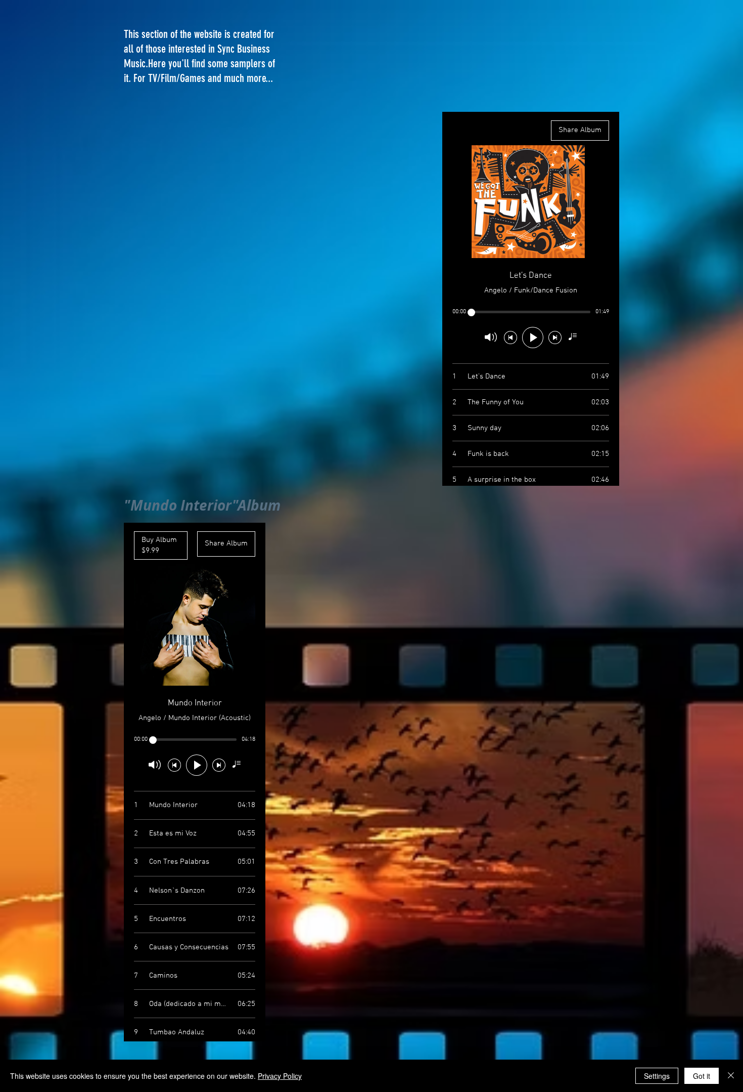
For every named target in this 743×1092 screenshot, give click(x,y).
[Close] (731, 1076)
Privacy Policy (280, 1076)
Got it (701, 1076)
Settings (657, 1076)
